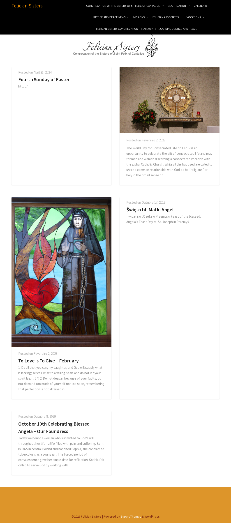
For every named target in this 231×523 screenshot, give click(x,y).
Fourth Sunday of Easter (44, 79)
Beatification (177, 6)
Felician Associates (165, 17)
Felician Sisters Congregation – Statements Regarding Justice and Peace (146, 29)
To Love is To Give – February (48, 360)
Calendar (200, 6)
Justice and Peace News (109, 17)
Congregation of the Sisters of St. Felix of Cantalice (123, 6)
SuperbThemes (131, 516)
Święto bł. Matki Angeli (150, 209)
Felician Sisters (27, 5)
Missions (139, 17)
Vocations (194, 17)
